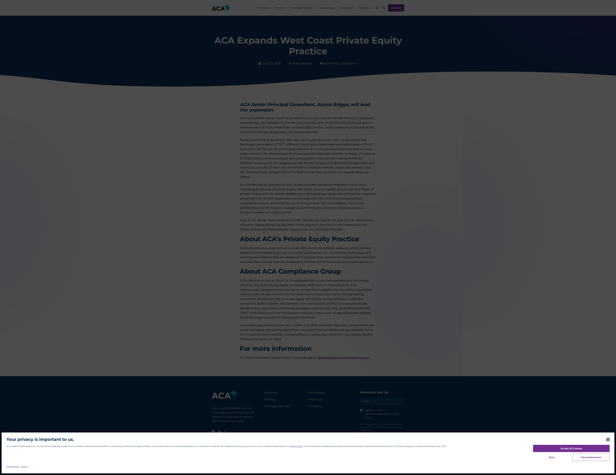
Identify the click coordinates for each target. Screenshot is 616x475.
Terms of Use (12, 466)
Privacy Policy (296, 446)
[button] (608, 439)
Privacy (24, 466)
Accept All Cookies (571, 448)
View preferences (591, 457)
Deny (552, 457)
